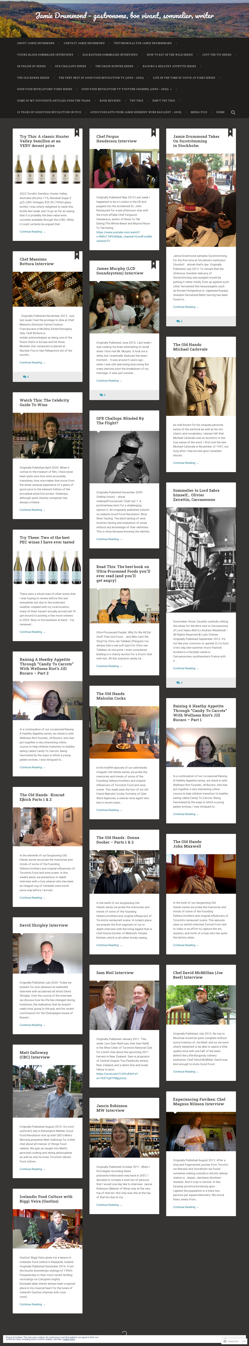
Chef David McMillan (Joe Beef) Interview (198, 975)
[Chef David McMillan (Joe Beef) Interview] (201, 1005)
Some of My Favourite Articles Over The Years (53, 100)
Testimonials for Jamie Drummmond (143, 43)
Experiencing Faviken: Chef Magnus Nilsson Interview (199, 1101)
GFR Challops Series (70, 66)
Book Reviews (110, 100)
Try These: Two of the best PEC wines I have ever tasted (47, 540)
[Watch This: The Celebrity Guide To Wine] (47, 435)
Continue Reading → (33, 231)
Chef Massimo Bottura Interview (37, 261)
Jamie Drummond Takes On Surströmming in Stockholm (196, 141)
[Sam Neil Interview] (124, 1005)
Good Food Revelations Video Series (44, 89)
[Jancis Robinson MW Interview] (124, 1138)
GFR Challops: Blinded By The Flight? (120, 420)
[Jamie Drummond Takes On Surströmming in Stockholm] (201, 200)
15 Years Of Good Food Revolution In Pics (49, 112)
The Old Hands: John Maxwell (187, 844)
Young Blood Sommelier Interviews (45, 54)
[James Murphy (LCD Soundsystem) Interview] (124, 307)
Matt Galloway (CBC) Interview (35, 1055)
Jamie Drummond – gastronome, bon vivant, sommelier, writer (124, 15)
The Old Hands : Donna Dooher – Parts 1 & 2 (117, 840)
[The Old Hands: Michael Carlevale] (201, 386)
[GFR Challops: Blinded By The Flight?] (124, 457)
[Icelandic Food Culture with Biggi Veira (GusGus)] (47, 1229)
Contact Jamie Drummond (84, 43)
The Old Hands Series (33, 77)
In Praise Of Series (31, 66)
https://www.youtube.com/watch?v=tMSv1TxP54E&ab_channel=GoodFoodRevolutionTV (124, 237)
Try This (136, 100)
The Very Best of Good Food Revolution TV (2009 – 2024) (101, 77)
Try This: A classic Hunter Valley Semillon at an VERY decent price (44, 141)
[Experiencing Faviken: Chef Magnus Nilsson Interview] (201, 1131)
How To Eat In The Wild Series (170, 54)
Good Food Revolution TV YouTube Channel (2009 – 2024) (125, 89)
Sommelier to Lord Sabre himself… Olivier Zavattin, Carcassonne (196, 495)
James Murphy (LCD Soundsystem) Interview (119, 270)
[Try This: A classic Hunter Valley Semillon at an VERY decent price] (47, 169)
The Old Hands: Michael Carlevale (190, 347)
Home (220, 112)
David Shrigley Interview (44, 925)
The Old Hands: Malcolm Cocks (111, 696)
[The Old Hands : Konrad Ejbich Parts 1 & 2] (47, 826)
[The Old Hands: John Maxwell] (201, 874)
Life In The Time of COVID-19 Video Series (184, 77)
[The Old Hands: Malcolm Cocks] (124, 732)
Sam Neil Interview (115, 972)
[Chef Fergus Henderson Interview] (124, 168)
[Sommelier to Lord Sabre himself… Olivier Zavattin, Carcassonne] (201, 560)
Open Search (233, 112)
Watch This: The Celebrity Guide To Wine (44, 402)
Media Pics (199, 112)
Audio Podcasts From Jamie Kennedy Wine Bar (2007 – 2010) (136, 112)
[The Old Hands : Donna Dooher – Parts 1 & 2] (124, 872)
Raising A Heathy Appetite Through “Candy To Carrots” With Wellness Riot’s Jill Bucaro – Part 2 (47, 666)
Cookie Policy (69, 1339)
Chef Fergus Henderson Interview (116, 138)
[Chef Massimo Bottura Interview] (47, 289)
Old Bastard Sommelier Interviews (110, 54)
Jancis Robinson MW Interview (111, 1108)
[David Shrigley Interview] (47, 953)
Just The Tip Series (217, 54)
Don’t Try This (163, 100)
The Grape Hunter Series (114, 66)
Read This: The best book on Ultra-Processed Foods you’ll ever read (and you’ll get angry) (123, 573)
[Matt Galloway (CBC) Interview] (47, 1091)
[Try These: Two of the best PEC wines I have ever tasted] (47, 567)
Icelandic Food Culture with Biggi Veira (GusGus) (46, 1199)
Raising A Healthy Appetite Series (169, 66)
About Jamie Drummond (36, 43)
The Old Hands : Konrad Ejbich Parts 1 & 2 (42, 797)
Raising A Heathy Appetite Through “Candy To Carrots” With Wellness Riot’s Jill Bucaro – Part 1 (200, 712)
